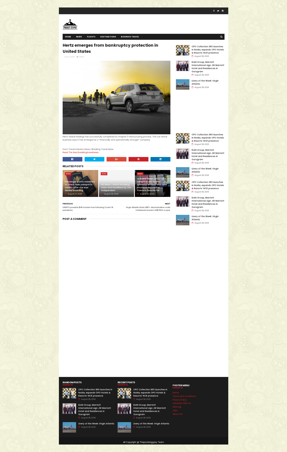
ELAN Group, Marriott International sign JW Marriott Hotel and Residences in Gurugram (208, 67)
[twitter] (218, 10)
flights (91, 36)
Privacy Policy (180, 399)
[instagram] (223, 10)
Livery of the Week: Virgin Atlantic (96, 423)
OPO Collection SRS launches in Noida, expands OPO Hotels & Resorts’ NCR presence (208, 49)
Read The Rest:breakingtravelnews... (81, 152)
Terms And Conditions (184, 396)
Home (68, 36)
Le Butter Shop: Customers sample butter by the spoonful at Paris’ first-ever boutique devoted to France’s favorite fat (152, 184)
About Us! (178, 414)
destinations (108, 36)
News (79, 36)
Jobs (175, 410)
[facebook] (213, 10)
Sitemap (177, 406)
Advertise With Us (182, 403)
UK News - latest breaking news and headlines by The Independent (116, 187)
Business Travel (130, 36)
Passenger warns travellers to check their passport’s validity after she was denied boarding (80, 186)
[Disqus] (117, 259)
